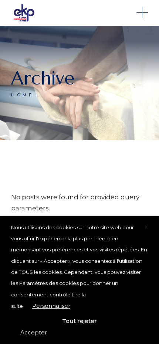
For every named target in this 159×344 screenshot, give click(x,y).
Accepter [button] (33, 332)
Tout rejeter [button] (79, 320)
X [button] (146, 227)
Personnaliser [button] (51, 305)
